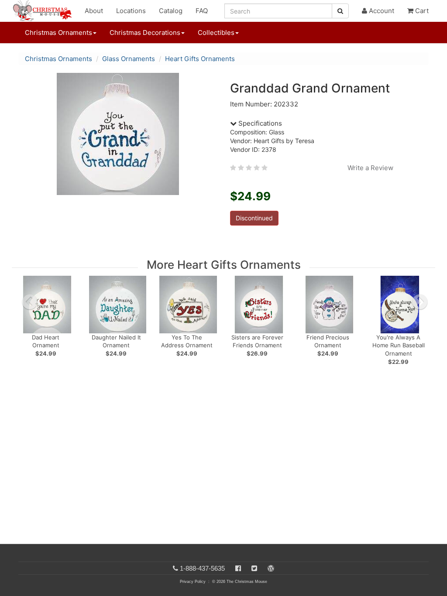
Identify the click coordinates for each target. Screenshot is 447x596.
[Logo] (45, 11)
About (94, 11)
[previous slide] (29, 302)
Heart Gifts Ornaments (200, 59)
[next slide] (420, 302)
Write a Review (370, 168)
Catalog (170, 11)
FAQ (202, 11)
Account (380, 11)
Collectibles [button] (216, 32)
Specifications (259, 123)
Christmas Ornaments (58, 59)
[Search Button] (340, 10)
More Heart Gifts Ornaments (224, 264)
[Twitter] (254, 568)
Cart (421, 11)
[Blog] (271, 568)
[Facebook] (238, 568)
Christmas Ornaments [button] (58, 32)
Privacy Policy (193, 581)
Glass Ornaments (128, 59)
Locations (131, 11)
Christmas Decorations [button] (145, 32)
